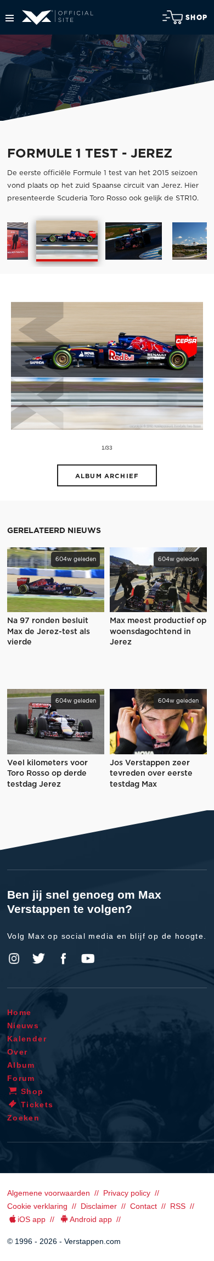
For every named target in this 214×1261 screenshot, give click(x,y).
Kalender (27, 1038)
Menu (9, 18)
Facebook (63, 958)
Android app (91, 1219)
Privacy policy (126, 1193)
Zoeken (23, 1117)
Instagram (14, 958)
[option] (67, 241)
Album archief (107, 476)
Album (21, 1065)
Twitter (39, 958)
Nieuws (23, 1025)
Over (17, 1051)
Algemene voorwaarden (48, 1193)
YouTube (88, 958)
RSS (177, 1206)
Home (19, 1012)
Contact (143, 1206)
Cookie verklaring (37, 1206)
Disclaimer (99, 1206)
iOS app (32, 1219)
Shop (196, 17)
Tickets (37, 1104)
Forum (21, 1078)
